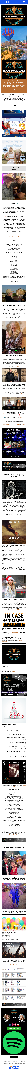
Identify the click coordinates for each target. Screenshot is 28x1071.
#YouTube (23, 424)
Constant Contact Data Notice (19, 1063)
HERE (17, 366)
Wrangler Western (13, 632)
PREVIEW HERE (14, 233)
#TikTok (14, 424)
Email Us (14, 105)
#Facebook (10, 424)
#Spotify (18, 424)
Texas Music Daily (13, 102)
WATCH (21, 417)
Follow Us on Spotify (14, 1028)
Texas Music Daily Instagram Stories (14, 168)
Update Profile (11, 1063)
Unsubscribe (5, 1063)
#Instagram (5, 424)
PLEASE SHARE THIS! (14, 236)
